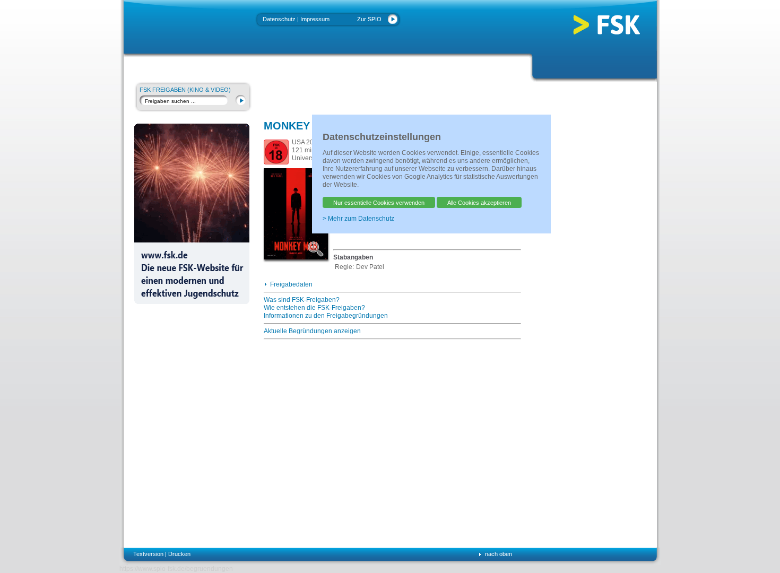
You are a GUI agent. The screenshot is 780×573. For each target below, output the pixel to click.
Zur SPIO (369, 19)
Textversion (148, 554)
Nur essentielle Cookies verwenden (378, 202)
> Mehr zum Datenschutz (358, 218)
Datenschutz (279, 19)
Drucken (179, 554)
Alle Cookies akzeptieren (479, 202)
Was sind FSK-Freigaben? (302, 299)
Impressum (315, 19)
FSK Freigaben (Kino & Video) (185, 89)
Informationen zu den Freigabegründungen (326, 315)
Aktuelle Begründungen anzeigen (312, 331)
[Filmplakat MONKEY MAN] (317, 249)
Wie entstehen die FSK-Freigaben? (314, 307)
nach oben (498, 554)
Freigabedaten (291, 284)
